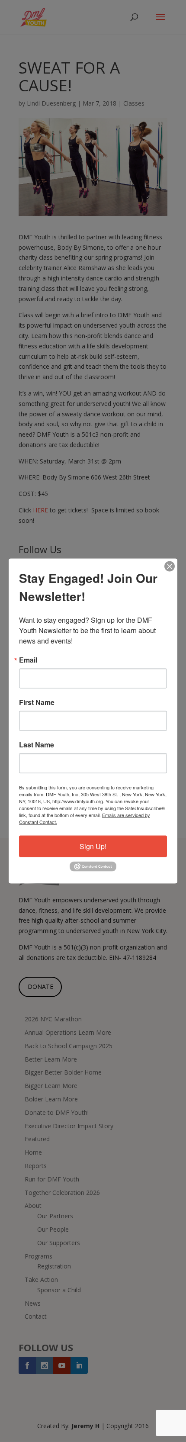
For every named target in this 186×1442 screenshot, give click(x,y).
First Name (37, 702)
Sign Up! (93, 846)
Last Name (36, 744)
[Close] (169, 566)
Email (28, 660)
